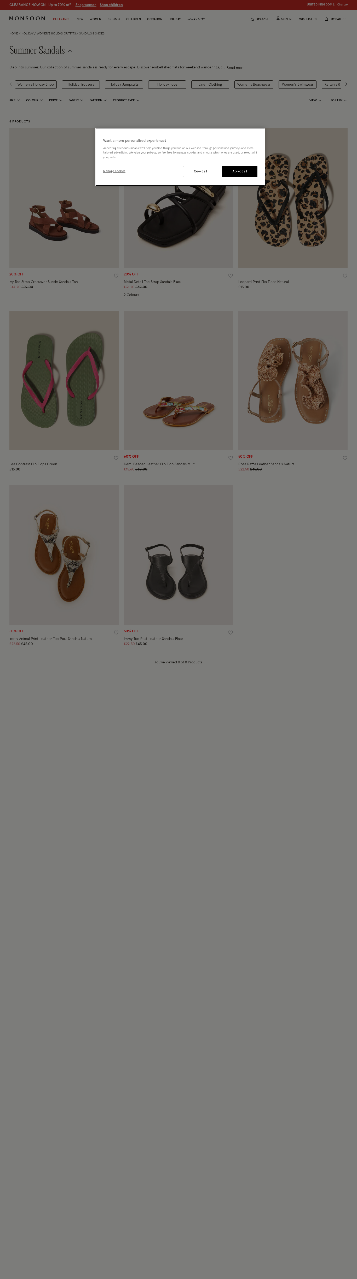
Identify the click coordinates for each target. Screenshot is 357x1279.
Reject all (200, 171)
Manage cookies (114, 171)
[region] (180, 157)
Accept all (240, 171)
